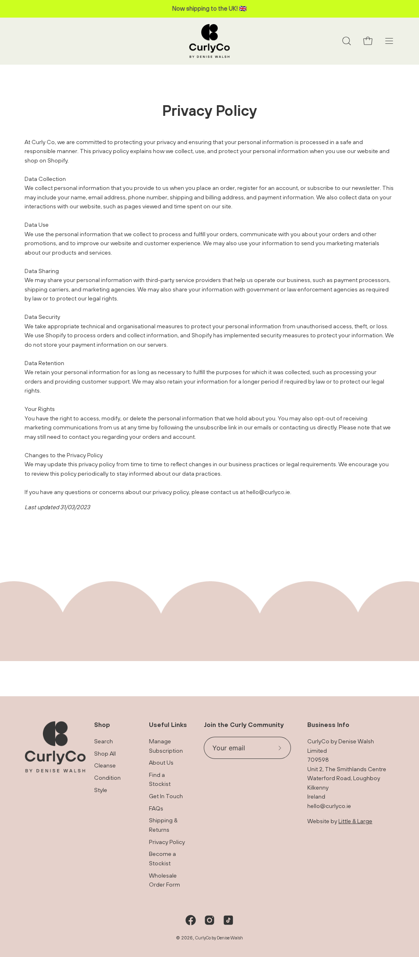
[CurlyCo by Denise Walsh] (209, 41)
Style (100, 789)
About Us (161, 762)
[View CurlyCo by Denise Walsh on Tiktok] (228, 920)
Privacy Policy (167, 841)
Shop (102, 724)
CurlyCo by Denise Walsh (219, 937)
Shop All (105, 753)
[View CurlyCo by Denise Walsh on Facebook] (191, 920)
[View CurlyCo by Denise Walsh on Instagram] (209, 920)
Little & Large (355, 820)
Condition (107, 777)
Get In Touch (166, 796)
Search (103, 741)
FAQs (156, 808)
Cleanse (105, 765)
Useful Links (168, 724)
